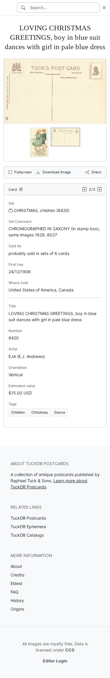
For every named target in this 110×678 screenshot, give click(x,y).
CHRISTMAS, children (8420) (42, 210)
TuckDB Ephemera (28, 526)
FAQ (14, 591)
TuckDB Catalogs (27, 535)
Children (18, 412)
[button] (102, 7)
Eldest (16, 583)
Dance (59, 412)
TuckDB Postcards (28, 517)
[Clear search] (95, 7)
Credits (17, 574)
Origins (17, 608)
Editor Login (55, 660)
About (16, 566)
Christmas (39, 412)
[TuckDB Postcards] (8, 7)
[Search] (23, 7)
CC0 (70, 649)
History (17, 600)
